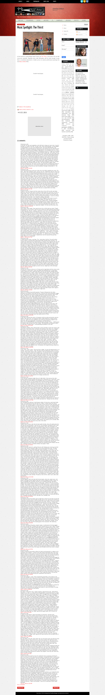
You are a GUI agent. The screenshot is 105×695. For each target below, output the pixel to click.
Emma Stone (71, 74)
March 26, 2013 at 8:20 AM (27, 522)
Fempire (70, 77)
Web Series (46, 20)
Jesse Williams (65, 84)
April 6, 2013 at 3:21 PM (26, 612)
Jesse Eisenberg (68, 83)
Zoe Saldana (65, 109)
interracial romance (68, 122)
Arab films (71, 65)
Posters (38, 20)
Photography (36, 1)
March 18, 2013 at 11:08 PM (27, 347)
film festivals (66, 121)
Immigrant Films (70, 81)
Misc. (68, 92)
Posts (78, 32)
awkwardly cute (66, 113)
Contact (20, 1)
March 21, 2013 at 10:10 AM (27, 477)
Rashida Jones (67, 98)
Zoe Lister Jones (70, 107)
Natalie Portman (65, 94)
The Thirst (43, 56)
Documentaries (29, 20)
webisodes (68, 130)
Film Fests (76, 20)
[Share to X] (23, 112)
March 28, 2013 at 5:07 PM (27, 549)
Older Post (56, 687)
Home (38, 687)
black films (65, 116)
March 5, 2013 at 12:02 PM (27, 206)
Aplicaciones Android (64, 693)
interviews (68, 124)
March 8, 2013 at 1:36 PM (26, 289)
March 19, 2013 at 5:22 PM (27, 376)
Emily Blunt (64, 74)
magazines (64, 125)
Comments (80, 34)
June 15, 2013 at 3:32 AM (26, 683)
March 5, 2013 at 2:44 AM (26, 168)
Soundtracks (59, 20)
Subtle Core (46, 1)
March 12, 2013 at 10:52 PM (27, 315)
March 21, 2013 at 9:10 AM (27, 444)
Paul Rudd (71, 97)
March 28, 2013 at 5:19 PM (27, 574)
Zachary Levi (65, 106)
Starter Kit (66, 31)
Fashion (84, 20)
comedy (69, 118)
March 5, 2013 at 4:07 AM (26, 188)
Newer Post (20, 687)
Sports (54, 1)
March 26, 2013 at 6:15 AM (27, 496)
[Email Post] (18, 112)
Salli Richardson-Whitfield (68, 103)
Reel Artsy (39, 693)
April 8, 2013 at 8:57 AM (26, 653)
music (22, 24)
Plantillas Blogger (54, 693)
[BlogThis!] (21, 112)
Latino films (69, 89)
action (72, 110)
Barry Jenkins (23, 61)
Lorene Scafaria (65, 90)
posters (64, 127)
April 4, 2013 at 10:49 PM (26, 589)
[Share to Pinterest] (26, 112)
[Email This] (20, 112)
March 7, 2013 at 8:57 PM (26, 237)
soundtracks (70, 128)
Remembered (64, 100)
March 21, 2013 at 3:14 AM (27, 421)
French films (66, 78)
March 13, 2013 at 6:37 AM (27, 325)
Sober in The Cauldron (24, 106)
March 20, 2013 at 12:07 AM (27, 400)
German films (65, 80)
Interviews (68, 20)
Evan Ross (66, 75)
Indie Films (20, 20)
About (27, 1)
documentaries (66, 119)
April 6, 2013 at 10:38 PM (26, 636)
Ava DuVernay (65, 69)
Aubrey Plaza (70, 68)
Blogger (70, 140)
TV (52, 20)
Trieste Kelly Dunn (68, 104)
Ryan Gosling (71, 101)
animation (68, 112)
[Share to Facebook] (24, 112)
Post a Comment (21, 684)
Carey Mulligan (69, 72)
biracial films (66, 115)
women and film (66, 131)
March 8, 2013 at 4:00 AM (26, 267)
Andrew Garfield (65, 63)
